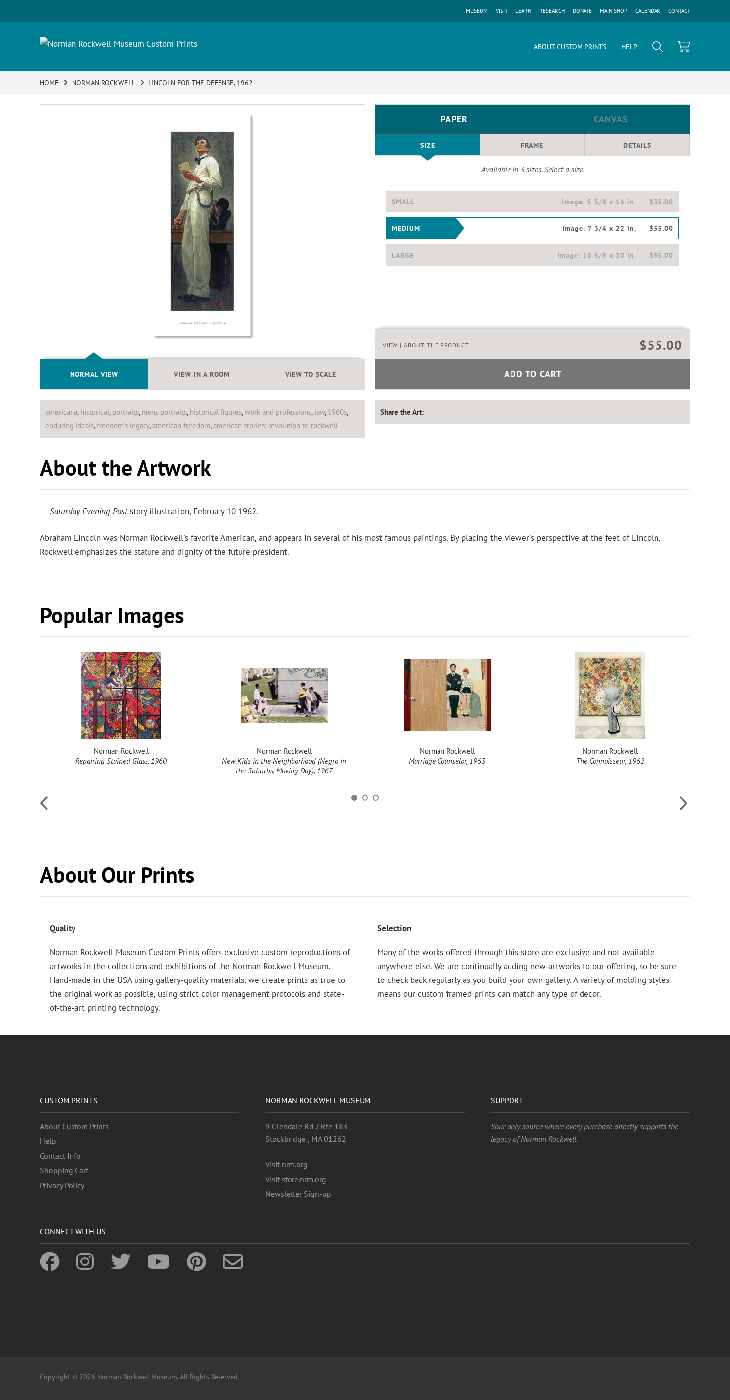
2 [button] (365, 798)
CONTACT (679, 10)
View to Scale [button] (310, 374)
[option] (121, 709)
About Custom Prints (74, 1126)
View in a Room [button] (202, 374)
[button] (532, 201)
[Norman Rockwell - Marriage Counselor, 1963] (446, 695)
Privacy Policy (62, 1185)
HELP (629, 46)
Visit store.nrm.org (295, 1179)
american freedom (181, 425)
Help (48, 1141)
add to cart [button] (533, 374)
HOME (49, 82)
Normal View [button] (94, 374)
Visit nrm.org (286, 1164)
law (319, 412)
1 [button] (354, 798)
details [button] (637, 145)
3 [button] (376, 798)
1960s (337, 412)
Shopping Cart (64, 1170)
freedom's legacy (123, 425)
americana (61, 412)
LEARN (523, 10)
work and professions (278, 412)
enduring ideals (69, 425)
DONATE (582, 10)
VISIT (502, 10)
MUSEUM (477, 10)
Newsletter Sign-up (298, 1194)
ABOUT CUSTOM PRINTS (570, 46)
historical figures (216, 412)
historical (94, 412)
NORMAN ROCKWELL (103, 82)
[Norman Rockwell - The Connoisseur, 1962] (609, 695)
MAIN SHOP (613, 10)
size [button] (427, 145)
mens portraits (164, 412)
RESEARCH (552, 10)
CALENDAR (647, 10)
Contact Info (60, 1156)
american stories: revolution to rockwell (275, 425)
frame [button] (532, 145)
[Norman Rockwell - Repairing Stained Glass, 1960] (121, 695)
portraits (125, 412)
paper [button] (454, 119)
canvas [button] (611, 119)
